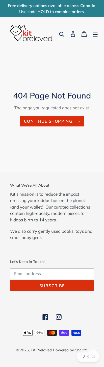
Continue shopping (48, 121)
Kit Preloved (41, 350)
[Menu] (95, 34)
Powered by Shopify (70, 350)
